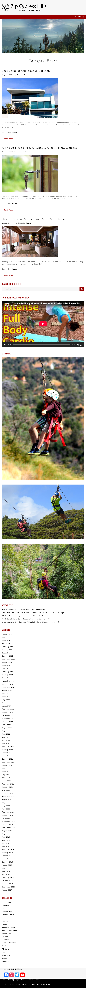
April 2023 (6, 703)
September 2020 (8, 796)
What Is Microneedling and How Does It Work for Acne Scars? (27, 616)
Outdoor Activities (9, 943)
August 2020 (7, 799)
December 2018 (8, 856)
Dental (4, 908)
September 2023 (8, 687)
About (10, 980)
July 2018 (6, 868)
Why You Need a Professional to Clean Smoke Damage (39, 147)
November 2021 (8, 756)
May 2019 (6, 840)
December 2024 (8, 653)
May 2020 (6, 806)
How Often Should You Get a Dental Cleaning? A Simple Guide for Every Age (33, 613)
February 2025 (8, 647)
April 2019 (6, 843)
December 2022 (8, 715)
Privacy (24, 980)
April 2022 (6, 740)
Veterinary (6, 955)
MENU (78, 17)
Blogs (16, 980)
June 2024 (6, 665)
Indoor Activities (8, 927)
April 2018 (6, 874)
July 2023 (6, 693)
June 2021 (6, 771)
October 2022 (7, 721)
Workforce (6, 961)
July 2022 (6, 731)
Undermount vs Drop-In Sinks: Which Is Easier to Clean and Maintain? (30, 622)
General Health (8, 915)
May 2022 (6, 737)
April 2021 (6, 778)
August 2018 (7, 865)
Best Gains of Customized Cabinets (26, 70)
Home (4, 980)
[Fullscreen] (81, 345)
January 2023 (7, 712)
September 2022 (8, 725)
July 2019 (6, 834)
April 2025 (6, 643)
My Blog (5, 936)
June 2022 (6, 734)
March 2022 (6, 743)
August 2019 (7, 831)
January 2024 (7, 675)
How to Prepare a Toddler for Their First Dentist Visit (23, 609)
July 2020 (6, 803)
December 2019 (8, 818)
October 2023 (7, 684)
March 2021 (6, 781)
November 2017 (8, 881)
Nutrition (5, 940)
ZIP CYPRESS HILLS (24, 984)
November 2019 (8, 821)
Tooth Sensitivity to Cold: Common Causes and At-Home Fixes (27, 619)
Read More (9, 139)
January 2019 (7, 852)
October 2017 (7, 884)
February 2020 (8, 812)
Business (5, 905)
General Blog (7, 911)
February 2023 (8, 709)
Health (4, 918)
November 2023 (8, 681)
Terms (31, 980)
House (14, 132)
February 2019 (8, 849)
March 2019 (6, 846)
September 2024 (8, 659)
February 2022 (8, 746)
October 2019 (7, 824)
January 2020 (7, 815)
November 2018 (8, 859)
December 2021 (8, 753)
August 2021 (7, 765)
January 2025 (7, 650)
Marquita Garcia (23, 75)
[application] (43, 324)
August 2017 (7, 890)
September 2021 (8, 762)
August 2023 (7, 690)
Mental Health (7, 933)
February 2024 (8, 672)
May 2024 (6, 668)
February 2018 (8, 877)
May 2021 (6, 774)
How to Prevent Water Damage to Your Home (33, 219)
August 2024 (7, 662)
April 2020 (6, 809)
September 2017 (8, 887)
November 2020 (8, 790)
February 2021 (8, 784)
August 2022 (7, 728)
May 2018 (6, 871)
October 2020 (7, 793)
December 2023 (8, 678)
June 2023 (6, 696)
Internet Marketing (9, 930)
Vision (4, 958)
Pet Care (5, 946)
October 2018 (7, 862)
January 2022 (7, 750)
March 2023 (6, 706)
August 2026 (7, 634)
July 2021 (6, 768)
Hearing (5, 921)
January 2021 (7, 787)
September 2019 (8, 828)
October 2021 (7, 759)
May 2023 (6, 700)
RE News (5, 949)
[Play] (5, 345)
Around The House (9, 902)
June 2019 (6, 837)
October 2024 (7, 656)
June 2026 (6, 640)
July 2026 (6, 637)
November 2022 (8, 718)
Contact (38, 980)
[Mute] (78, 345)
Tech (4, 952)
